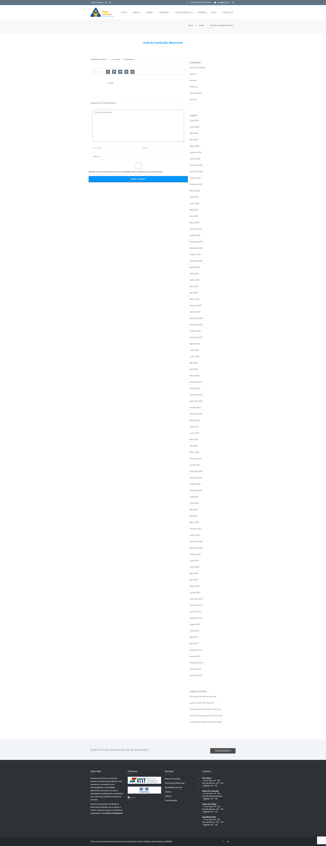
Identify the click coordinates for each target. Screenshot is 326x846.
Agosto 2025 (195, 191)
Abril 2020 (194, 580)
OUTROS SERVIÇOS (183, 12)
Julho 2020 (194, 561)
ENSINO (149, 12)
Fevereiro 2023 (196, 382)
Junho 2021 (194, 503)
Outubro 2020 (195, 554)
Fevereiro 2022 (196, 459)
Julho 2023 (194, 350)
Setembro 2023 (196, 337)
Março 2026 (194, 146)
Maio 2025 (194, 210)
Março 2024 (194, 299)
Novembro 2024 (196, 248)
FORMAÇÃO (164, 12)
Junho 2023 (194, 357)
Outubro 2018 (195, 669)
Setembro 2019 (196, 618)
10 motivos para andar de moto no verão (206, 716)
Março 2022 (194, 452)
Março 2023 (194, 376)
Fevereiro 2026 (196, 152)
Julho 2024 (194, 274)
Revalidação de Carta (173, 787)
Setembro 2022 (196, 414)
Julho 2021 (194, 497)
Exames (168, 792)
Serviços (193, 99)
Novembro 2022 (196, 401)
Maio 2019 (194, 637)
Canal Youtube (97, 3)
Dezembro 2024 (196, 242)
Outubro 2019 (195, 612)
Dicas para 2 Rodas (197, 68)
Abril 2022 (194, 446)
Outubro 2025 (195, 178)
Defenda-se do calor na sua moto (203, 696)
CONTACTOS (227, 12)
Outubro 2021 (195, 484)
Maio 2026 (194, 133)
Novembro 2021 (196, 478)
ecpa (118, 59)
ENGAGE (169, 842)
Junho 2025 (194, 203)
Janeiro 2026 (195, 159)
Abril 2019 (194, 644)
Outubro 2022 (195, 408)
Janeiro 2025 (195, 235)
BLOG (213, 12)
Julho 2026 (194, 121)
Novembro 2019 (196, 605)
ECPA (124, 12)
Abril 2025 (194, 216)
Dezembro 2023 (196, 318)
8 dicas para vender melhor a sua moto (205, 709)
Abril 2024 (194, 293)
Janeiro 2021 (195, 535)
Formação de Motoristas (175, 783)
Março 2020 (194, 586)
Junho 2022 (194, 433)
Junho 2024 (194, 280)
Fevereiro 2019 (196, 650)
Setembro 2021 (196, 490)
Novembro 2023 (196, 325)
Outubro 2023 (195, 331)
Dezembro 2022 (196, 395)
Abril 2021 (194, 516)
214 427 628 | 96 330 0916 (200, 3)
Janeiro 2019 (195, 656)
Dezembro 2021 (196, 471)
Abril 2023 (194, 369)
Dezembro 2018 (196, 663)
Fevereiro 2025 (196, 229)
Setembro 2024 (196, 261)
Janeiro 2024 (195, 312)
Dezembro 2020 (196, 541)
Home (190, 25)
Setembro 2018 (196, 675)
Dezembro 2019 (196, 599)
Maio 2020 (194, 573)
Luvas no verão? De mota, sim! (202, 703)
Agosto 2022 (195, 420)
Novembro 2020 (196, 548)
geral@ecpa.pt (223, 3)
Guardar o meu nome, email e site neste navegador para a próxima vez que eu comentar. (126, 172)
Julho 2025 (194, 197)
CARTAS (136, 12)
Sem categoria (196, 93)
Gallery (201, 25)
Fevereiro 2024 (196, 305)
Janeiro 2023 (195, 388)
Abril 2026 (194, 140)
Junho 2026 (194, 127)
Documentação (171, 800)
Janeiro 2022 (195, 465)
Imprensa (193, 87)
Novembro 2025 (196, 172)
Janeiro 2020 (195, 593)
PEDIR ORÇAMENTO (223, 751)
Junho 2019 (194, 631)
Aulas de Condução (172, 779)
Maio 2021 (194, 510)
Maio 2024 (194, 286)
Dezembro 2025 (196, 165)
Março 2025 (194, 223)
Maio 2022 (194, 439)
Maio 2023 (194, 363)
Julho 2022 (194, 427)
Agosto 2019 (195, 624)
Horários (193, 80)
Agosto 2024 (195, 267)
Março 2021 (194, 522)
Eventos (193, 74)
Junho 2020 (194, 567)
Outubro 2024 (195, 254)
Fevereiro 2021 (196, 529)
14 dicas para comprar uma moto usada (206, 722)
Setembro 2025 (196, 184)
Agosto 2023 (195, 344)
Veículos (168, 796)
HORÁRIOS (202, 12)
